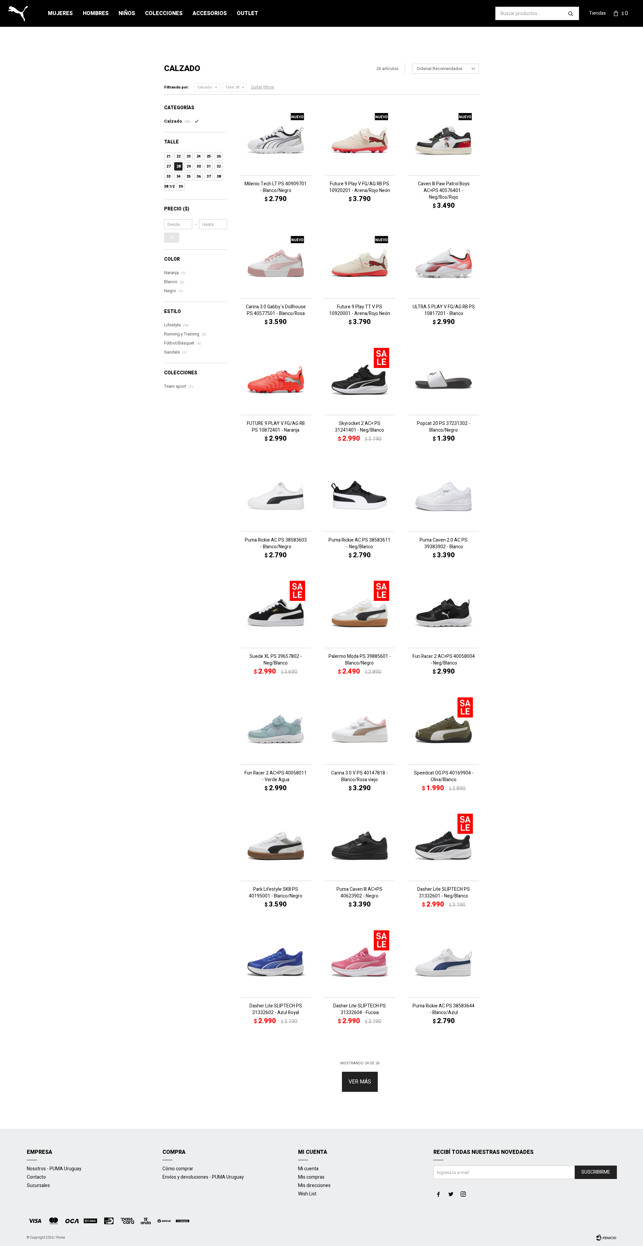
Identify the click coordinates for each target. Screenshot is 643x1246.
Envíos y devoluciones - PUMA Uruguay (203, 1177)
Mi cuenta (308, 1168)
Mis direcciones (314, 1185)
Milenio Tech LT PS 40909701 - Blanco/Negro (275, 187)
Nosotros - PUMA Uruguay (54, 1168)
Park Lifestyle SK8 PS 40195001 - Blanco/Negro (275, 892)
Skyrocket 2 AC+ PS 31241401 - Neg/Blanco (359, 427)
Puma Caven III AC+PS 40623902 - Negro (359, 892)
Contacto (36, 1177)
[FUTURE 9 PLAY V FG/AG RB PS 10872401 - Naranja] (275, 379)
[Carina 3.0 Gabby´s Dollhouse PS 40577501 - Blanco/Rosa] (275, 263)
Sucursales (38, 1185)
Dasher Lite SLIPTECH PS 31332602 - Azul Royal (275, 1009)
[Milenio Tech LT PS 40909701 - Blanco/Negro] (275, 140)
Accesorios (210, 13)
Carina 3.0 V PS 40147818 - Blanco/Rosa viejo (359, 776)
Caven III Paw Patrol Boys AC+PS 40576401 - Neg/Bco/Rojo (444, 191)
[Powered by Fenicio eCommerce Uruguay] (606, 1238)
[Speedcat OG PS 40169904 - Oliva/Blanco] (443, 729)
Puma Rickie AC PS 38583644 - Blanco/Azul (444, 1009)
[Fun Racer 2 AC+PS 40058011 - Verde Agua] (275, 729)
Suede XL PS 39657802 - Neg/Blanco (275, 660)
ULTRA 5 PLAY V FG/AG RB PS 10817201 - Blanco (444, 310)
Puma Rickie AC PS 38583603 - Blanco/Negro (276, 543)
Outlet (247, 13)
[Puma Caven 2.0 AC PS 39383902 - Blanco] (443, 496)
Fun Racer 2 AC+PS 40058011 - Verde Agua (275, 776)
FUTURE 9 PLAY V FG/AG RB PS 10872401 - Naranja (276, 427)
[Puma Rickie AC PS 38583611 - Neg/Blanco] (360, 496)
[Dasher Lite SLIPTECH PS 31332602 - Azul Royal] (275, 962)
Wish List (307, 1193)
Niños (127, 13)
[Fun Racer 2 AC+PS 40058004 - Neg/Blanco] (443, 612)
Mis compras (311, 1177)
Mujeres (60, 13)
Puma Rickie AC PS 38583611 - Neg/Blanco (359, 543)
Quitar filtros (262, 87)
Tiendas (597, 13)
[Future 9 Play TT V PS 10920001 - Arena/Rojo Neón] (360, 263)
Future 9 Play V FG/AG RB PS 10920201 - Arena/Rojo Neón (359, 187)
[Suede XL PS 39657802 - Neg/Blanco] (275, 612)
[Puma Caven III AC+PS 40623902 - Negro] (360, 845)
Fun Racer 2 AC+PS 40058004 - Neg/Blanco (444, 660)
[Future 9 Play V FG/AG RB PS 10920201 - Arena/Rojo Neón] (360, 140)
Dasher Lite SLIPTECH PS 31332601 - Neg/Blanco (443, 892)
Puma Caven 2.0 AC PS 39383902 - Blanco (444, 543)
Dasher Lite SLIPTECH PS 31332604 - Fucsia (359, 1009)
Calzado (204, 87)
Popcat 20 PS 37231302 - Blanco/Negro (443, 427)
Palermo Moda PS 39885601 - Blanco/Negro (360, 660)
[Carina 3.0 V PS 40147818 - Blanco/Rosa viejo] (360, 729)
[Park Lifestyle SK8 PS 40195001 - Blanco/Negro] (275, 845)
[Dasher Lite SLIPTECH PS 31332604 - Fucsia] (360, 962)
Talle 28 (232, 87)
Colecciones (164, 13)
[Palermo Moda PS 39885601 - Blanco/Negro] (360, 612)
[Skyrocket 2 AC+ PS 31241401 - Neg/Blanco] (360, 379)
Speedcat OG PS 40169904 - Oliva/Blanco (444, 776)
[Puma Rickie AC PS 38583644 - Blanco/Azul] (443, 962)
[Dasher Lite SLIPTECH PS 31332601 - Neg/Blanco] (443, 845)
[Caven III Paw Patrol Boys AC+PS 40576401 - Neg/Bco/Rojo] (443, 140)
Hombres (96, 13)
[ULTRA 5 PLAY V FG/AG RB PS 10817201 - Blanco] (443, 263)
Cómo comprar (177, 1168)
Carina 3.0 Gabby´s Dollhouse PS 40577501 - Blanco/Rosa (276, 310)
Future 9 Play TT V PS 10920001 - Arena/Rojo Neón (359, 310)
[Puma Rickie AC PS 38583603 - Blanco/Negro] (275, 496)
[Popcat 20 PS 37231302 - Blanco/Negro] (443, 379)
